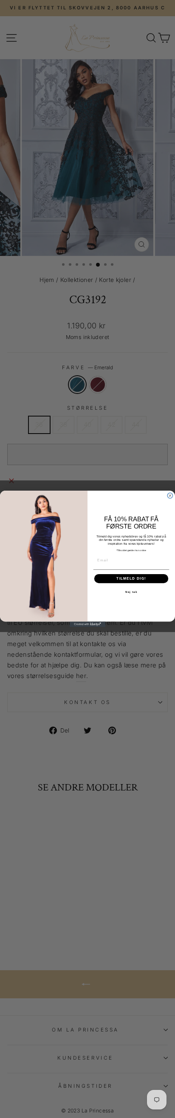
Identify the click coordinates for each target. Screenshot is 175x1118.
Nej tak (131, 592)
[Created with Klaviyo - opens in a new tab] (88, 624)
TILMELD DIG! (131, 579)
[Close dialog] (170, 496)
